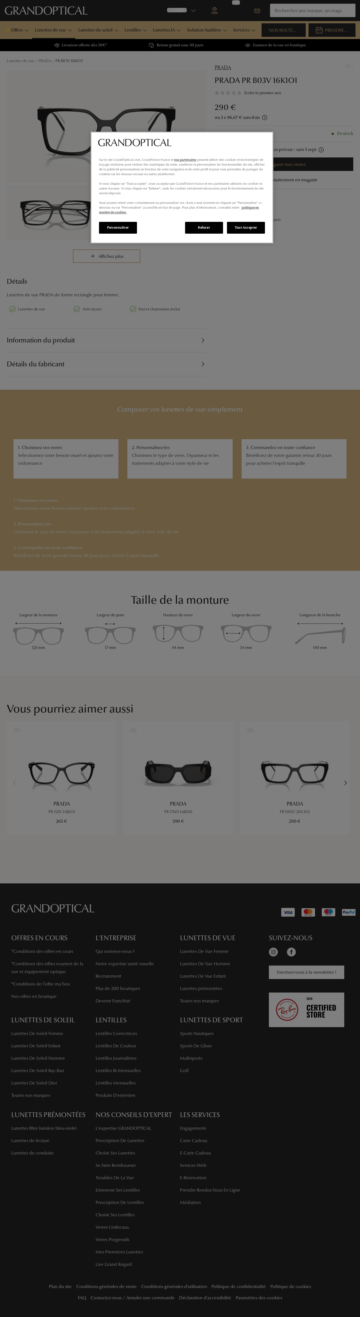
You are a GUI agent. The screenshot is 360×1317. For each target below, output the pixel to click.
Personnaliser (118, 227)
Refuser (204, 227)
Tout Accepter (246, 227)
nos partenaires (185, 160)
